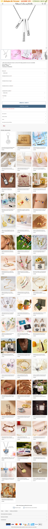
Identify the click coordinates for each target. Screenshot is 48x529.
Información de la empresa (6, 514)
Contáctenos (3, 519)
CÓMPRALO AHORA (24, 106)
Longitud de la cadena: (7, 90)
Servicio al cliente (4, 516)
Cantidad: (4, 95)
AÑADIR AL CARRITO (24, 102)
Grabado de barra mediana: (7, 85)
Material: (4, 70)
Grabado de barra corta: (7, 75)
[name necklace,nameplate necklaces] (24, 3)
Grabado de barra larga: (7, 80)
